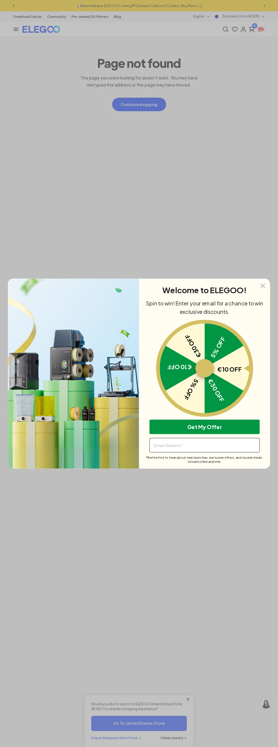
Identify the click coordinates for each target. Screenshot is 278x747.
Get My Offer (204, 426)
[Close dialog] (263, 285)
